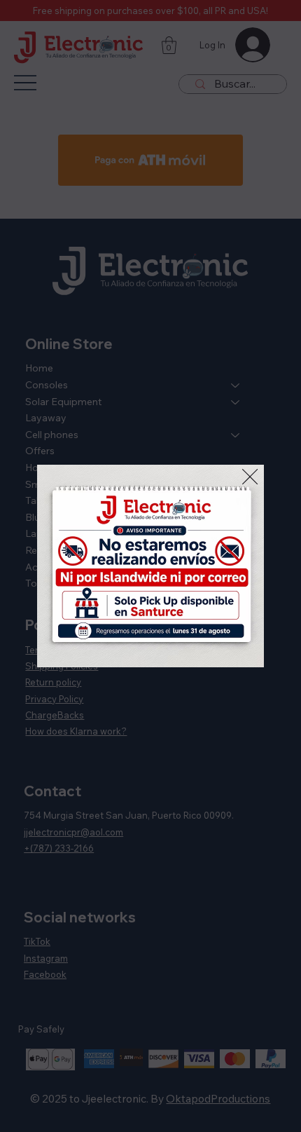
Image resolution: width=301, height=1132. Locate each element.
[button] (250, 477)
